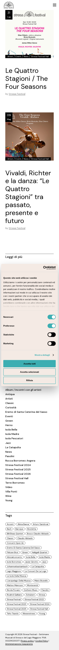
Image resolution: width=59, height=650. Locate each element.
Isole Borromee (14, 562)
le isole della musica (16, 576)
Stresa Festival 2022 (34, 599)
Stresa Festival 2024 (18, 465)
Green (9, 420)
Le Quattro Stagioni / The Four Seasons (26, 78)
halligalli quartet (39, 552)
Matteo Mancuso (15, 585)
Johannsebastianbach (17, 566)
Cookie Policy (41, 641)
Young (8, 500)
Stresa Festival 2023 (16, 604)
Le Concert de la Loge (35, 571)
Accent (10, 524)
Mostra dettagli (42, 355)
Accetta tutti (29, 363)
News (26, 56)
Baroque (19, 529)
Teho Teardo (13, 613)
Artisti (10, 56)
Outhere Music (31, 590)
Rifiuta (29, 380)
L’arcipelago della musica (19, 580)
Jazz (8, 443)
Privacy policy (27, 641)
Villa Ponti (11, 491)
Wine (8, 496)
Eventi (18, 56)
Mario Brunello (41, 580)
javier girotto (31, 562)
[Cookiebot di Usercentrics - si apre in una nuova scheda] (43, 268)
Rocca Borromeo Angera (20, 460)
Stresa (42, 594)
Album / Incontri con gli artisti (23, 390)
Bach (9, 529)
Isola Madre (12, 434)
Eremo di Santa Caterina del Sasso (26, 412)
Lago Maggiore (14, 571)
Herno (9, 425)
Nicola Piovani (13, 590)
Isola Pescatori (14, 438)
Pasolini (9, 456)
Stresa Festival (17, 93)
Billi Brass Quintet (15, 533)
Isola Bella (11, 429)
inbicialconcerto (14, 557)
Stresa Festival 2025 (18, 469)
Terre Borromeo (15, 482)
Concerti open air (15, 543)
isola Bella (30, 557)
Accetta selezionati (29, 372)
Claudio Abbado (25, 538)
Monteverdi (32, 585)
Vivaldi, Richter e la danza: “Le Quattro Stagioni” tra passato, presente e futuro (28, 197)
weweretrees (29, 613)
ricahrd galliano (14, 594)
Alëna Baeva (23, 524)
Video (8, 487)
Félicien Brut (12, 552)
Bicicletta (31, 529)
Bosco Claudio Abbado (38, 533)
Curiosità (10, 407)
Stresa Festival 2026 (18, 474)
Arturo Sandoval (40, 524)
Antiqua (10, 394)
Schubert (30, 594)
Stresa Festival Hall (40, 56)
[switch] (52, 325)
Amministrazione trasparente (19, 644)
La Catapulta (13, 447)
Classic (9, 403)
